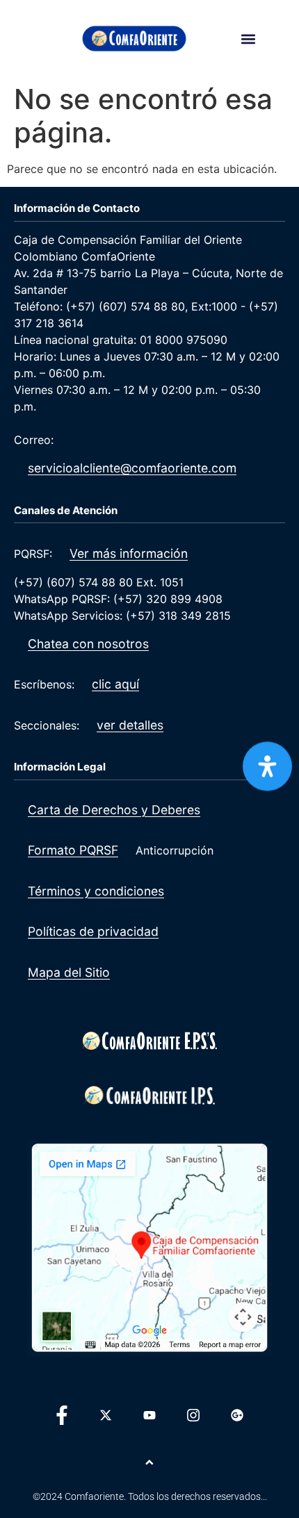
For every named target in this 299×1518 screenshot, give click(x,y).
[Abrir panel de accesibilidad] (267, 766)
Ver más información (129, 553)
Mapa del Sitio (69, 972)
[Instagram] (193, 1415)
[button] (247, 38)
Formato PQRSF (73, 850)
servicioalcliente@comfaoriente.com (132, 468)
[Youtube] (149, 1415)
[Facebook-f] (62, 1415)
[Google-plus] (237, 1415)
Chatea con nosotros (88, 643)
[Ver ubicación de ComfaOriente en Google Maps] (149, 1248)
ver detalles (130, 725)
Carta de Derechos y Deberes (114, 809)
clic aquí (115, 684)
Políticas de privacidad (93, 931)
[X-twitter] (106, 1415)
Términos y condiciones (96, 891)
